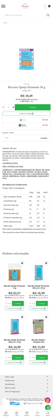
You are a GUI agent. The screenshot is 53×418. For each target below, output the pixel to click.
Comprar (32, 107)
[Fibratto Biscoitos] (25, 6)
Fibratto (26, 84)
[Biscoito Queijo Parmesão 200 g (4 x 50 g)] (14, 340)
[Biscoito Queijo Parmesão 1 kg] (14, 286)
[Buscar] (48, 15)
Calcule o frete (8, 133)
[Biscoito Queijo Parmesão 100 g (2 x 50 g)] (38, 286)
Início (5, 23)
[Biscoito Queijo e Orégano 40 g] (38, 340)
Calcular (43, 138)
